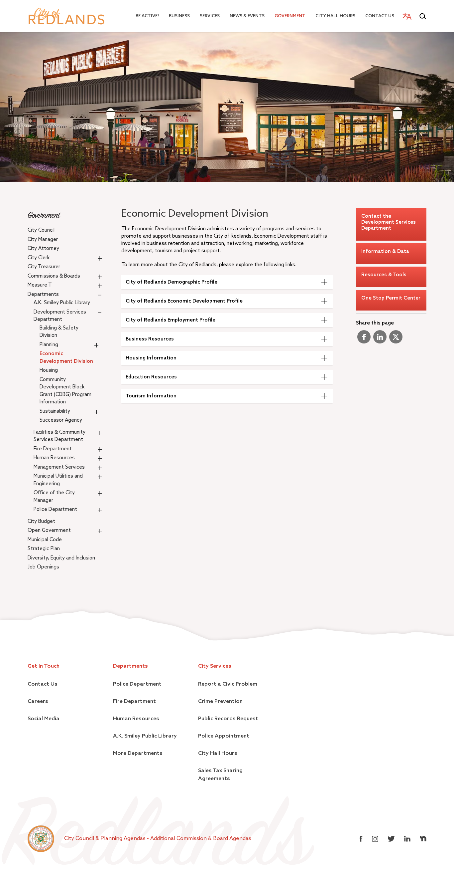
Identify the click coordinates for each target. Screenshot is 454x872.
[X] (396, 339)
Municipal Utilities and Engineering (58, 480)
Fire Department (53, 448)
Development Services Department (60, 316)
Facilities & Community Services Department (59, 436)
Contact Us (379, 16)
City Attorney (43, 248)
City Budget (41, 521)
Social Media (43, 719)
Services (210, 16)
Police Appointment (223, 736)
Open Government (49, 530)
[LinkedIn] (380, 339)
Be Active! (147, 16)
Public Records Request (228, 719)
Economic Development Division (66, 357)
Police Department (55, 509)
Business (179, 16)
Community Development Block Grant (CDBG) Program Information (65, 391)
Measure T (40, 285)
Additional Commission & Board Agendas (200, 838)
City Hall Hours (335, 16)
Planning (49, 344)
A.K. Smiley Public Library (62, 302)
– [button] (100, 295)
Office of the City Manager (54, 496)
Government (290, 16)
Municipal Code (45, 539)
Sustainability (55, 411)
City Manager (43, 239)
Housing (49, 370)
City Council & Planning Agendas (105, 838)
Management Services (59, 467)
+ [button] (99, 258)
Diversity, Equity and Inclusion (61, 557)
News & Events (247, 16)
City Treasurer (44, 266)
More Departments (138, 753)
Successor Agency (61, 420)
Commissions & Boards (54, 276)
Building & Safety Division (59, 332)
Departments (43, 294)
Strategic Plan (44, 548)
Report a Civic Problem (227, 684)
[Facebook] (364, 339)
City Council (41, 230)
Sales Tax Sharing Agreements (220, 774)
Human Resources (54, 457)
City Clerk (39, 257)
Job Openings (43, 566)
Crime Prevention (220, 701)
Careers (38, 701)
